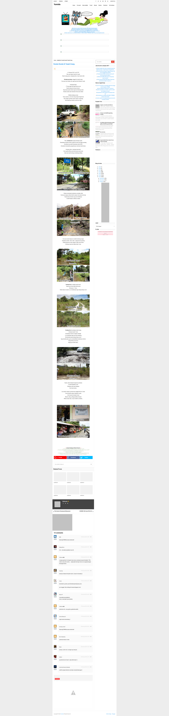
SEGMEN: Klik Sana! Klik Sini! (85, 511)
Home (55, 60)
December (102, 178)
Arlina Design (108, 713)
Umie (60, 581)
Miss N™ (61, 594)
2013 (100, 176)
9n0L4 (60, 657)
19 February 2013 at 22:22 (85, 594)
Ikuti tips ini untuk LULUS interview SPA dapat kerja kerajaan (84, 28)
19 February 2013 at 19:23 (85, 557)
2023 (100, 167)
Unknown (64, 501)
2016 (100, 171)
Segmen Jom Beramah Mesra (106, 104)
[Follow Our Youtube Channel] (103, 1)
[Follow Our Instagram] (105, 1)
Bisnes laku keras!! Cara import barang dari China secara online (85, 30)
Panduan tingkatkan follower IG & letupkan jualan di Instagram (85, 29)
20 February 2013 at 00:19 (85, 626)
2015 (100, 173)
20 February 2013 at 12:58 (85, 646)
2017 (100, 170)
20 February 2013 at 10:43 (85, 636)
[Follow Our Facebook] (96, 1)
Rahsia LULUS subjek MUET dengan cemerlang (84, 31)
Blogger (113, 713)
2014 (100, 175)
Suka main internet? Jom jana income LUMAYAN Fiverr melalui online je (85, 31)
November (102, 179)
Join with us (112, 1)
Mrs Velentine (62, 636)
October (101, 181)
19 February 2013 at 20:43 (85, 570)
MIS (60, 537)
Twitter (86, 457)
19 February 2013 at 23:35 (85, 616)
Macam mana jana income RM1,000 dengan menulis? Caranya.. (74, 454)
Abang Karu (61, 547)
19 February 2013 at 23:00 (85, 606)
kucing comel (62, 626)
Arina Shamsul (62, 616)
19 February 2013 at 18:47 (85, 536)
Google (60, 457)
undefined (56, 482)
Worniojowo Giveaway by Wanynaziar (62, 511)
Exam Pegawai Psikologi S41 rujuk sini (105, 88)
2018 (100, 168)
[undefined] (60, 476)
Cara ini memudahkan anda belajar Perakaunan (74, 450)
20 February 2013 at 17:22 (85, 656)
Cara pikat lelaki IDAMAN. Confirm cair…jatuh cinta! (73, 448)
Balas (55, 539)
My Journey (102, 131)
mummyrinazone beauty (64, 667)
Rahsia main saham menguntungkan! (74, 452)
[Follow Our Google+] (100, 1)
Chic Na (61, 570)
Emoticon (57, 678)
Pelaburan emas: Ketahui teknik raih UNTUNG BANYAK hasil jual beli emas (73, 453)
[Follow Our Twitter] (98, 1)
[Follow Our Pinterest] (108, 1)
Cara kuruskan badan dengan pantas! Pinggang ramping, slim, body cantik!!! (73, 449)
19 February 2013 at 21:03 (85, 580)
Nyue (60, 647)
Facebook (73, 457)
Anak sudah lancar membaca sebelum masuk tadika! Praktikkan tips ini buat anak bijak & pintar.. (85, 32)
